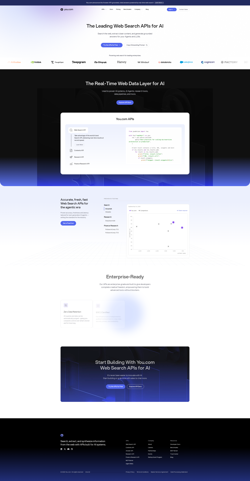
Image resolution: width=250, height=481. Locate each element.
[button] (104, 9)
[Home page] (67, 9)
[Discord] (68, 449)
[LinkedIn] (61, 449)
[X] (65, 449)
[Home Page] (62, 435)
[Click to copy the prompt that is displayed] (136, 45)
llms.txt (87, 472)
